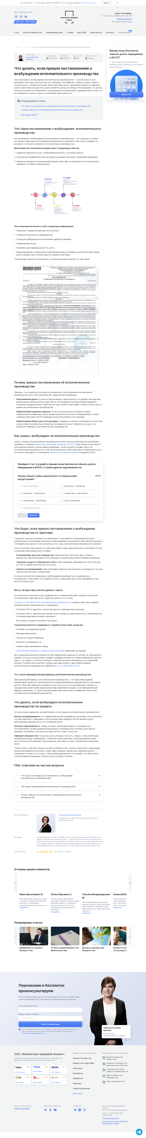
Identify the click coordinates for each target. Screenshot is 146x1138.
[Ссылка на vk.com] (16, 16)
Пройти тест (126, 94)
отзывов (19, 1072)
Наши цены (77, 1068)
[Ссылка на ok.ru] (21, 16)
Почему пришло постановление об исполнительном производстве (52, 110)
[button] (130, 882)
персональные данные (88, 3)
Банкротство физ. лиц (82, 1058)
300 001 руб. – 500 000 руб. (74, 486)
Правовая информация (110, 1118)
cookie (34, 3)
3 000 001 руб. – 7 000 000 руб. (35, 501)
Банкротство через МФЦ (83, 1063)
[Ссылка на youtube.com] (26, 16)
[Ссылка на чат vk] (80, 1110)
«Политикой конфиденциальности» (33, 1033)
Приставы (77, 1083)
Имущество (78, 1078)
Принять (106, 3)
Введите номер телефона (29, 1014)
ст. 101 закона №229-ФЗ (68, 666)
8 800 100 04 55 (124, 19)
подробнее (63, 3)
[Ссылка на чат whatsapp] (84, 1110)
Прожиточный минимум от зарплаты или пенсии (38, 651)
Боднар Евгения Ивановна (70, 815)
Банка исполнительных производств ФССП (55, 444)
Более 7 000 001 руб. (72, 501)
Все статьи (77, 1093)
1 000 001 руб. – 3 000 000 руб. (76, 493)
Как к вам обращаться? (28, 1006)
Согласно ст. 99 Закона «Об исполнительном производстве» (42, 602)
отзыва (19, 1082)
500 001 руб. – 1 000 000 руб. (34, 493)
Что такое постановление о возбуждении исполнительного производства (56, 106)
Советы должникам (81, 1088)
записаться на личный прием (63, 452)
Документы (78, 1073)
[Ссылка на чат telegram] (75, 1110)
